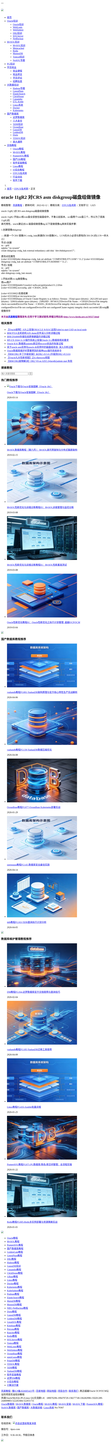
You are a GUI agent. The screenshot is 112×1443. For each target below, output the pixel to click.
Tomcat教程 (13, 1343)
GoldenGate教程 (15, 1252)
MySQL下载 (79, 1404)
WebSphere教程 (14, 1350)
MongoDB (18, 53)
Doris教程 (12, 1311)
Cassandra (17, 99)
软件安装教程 (20, 163)
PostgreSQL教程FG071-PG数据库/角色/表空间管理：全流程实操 (39, 1164)
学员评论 (17, 78)
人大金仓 (17, 121)
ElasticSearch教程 (15, 1297)
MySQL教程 (19, 152)
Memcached (18, 48)
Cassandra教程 (14, 1269)
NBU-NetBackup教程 (17, 1308)
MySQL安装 (65, 1404)
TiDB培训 (18, 124)
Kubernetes (18, 110)
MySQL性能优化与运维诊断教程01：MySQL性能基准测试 (37, 565)
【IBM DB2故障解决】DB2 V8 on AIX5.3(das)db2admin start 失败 (39, 361)
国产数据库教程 (15, 1248)
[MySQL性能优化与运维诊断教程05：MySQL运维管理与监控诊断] (42, 501)
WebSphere (18, 30)
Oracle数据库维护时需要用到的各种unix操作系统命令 (34, 350)
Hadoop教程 (13, 1262)
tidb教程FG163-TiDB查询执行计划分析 (26, 922)
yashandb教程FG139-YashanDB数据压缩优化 (29, 749)
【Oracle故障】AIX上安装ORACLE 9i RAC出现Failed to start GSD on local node (47, 329)
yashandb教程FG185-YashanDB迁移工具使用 (29, 1049)
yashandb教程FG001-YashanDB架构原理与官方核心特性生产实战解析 (42, 692)
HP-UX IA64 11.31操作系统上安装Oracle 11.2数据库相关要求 (38, 340)
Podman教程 (13, 1294)
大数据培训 (13, 85)
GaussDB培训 (14, 1266)
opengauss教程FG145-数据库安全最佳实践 (28, 864)
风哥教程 (17, 205)
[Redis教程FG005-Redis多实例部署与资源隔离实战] (42, 1216)
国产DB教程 (19, 159)
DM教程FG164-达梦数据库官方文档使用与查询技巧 (33, 992)
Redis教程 (12, 1336)
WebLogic (17, 27)
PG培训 (11, 64)
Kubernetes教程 (14, 1287)
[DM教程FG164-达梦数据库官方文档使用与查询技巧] (42, 986)
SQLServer (18, 36)
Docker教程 (13, 1283)
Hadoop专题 (19, 88)
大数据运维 (36, 1407)
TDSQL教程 (13, 1364)
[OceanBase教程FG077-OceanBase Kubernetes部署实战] (42, 801)
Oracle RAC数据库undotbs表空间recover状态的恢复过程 (35, 343)
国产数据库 (13, 114)
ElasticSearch (19, 94)
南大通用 (17, 142)
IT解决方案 (13, 1385)
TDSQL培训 (19, 138)
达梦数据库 (18, 117)
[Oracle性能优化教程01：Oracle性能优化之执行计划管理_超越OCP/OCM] (42, 616)
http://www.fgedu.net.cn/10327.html (81, 317)
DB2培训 (17, 33)
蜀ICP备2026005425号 (23, 1391)
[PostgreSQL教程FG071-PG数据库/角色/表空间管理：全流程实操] (42, 1159)
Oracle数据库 (7, 1404)
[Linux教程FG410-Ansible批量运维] (42, 1101)
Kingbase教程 (13, 1325)
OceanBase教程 (14, 1353)
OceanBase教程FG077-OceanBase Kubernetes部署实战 (33, 807)
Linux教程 (18, 166)
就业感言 (17, 74)
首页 (9, 17)
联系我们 (73, 1391)
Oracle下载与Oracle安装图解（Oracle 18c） (28, 392)
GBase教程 (12, 1276)
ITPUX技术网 (20, 173)
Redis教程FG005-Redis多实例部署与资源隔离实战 (32, 1222)
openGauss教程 (14, 1357)
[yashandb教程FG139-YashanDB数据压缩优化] (42, 744)
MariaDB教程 (13, 1301)
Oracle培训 (12, 21)
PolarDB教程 (13, 1360)
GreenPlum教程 (14, 1255)
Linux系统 (18, 105)
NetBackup (18, 38)
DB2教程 (11, 1259)
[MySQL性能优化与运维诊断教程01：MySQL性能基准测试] (42, 559)
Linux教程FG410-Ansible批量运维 (24, 1107)
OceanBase (18, 127)
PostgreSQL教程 (21, 156)
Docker (16, 108)
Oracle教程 (18, 149)
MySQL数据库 (23, 1404)
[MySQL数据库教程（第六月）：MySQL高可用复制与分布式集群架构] (42, 444)
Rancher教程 (13, 1332)
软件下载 (17, 180)
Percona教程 (13, 1329)
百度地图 (40, 1391)
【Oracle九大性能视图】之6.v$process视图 (28, 357)
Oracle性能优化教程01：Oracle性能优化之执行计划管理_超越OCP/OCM (43, 622)
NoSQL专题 (19, 60)
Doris (15, 135)
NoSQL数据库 (8, 1407)
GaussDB (17, 129)
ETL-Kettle (18, 101)
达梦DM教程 (13, 1378)
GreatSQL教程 (14, 1322)
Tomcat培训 (18, 57)
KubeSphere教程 (15, 1290)
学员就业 (11, 67)
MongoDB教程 (14, 1304)
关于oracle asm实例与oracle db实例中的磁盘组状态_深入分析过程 (40, 347)
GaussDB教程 (14, 1315)
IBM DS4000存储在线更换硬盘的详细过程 (28, 336)
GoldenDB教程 (14, 1318)
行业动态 (17, 177)
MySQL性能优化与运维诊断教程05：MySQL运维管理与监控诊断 (40, 507)
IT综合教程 (18, 170)
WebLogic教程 (14, 1346)
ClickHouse (18, 96)
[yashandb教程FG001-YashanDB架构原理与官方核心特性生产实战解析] (42, 686)
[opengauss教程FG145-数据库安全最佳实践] (42, 859)
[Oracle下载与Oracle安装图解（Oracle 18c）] (30, 386)
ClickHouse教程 (15, 1273)
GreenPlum (18, 91)
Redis (15, 51)
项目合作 (62, 1391)
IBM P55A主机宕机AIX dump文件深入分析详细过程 (33, 333)
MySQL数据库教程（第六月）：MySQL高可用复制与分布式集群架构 (42, 450)
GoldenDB (18, 132)
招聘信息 (17, 81)
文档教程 (11, 145)
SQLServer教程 (14, 1339)
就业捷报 (17, 71)
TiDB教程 (12, 1367)
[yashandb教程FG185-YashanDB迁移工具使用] (42, 1044)
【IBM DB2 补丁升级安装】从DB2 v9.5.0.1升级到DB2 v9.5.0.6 (38, 354)
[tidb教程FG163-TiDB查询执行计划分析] (42, 916)
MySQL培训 (13, 42)
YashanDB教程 (14, 1371)
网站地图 (51, 1391)
